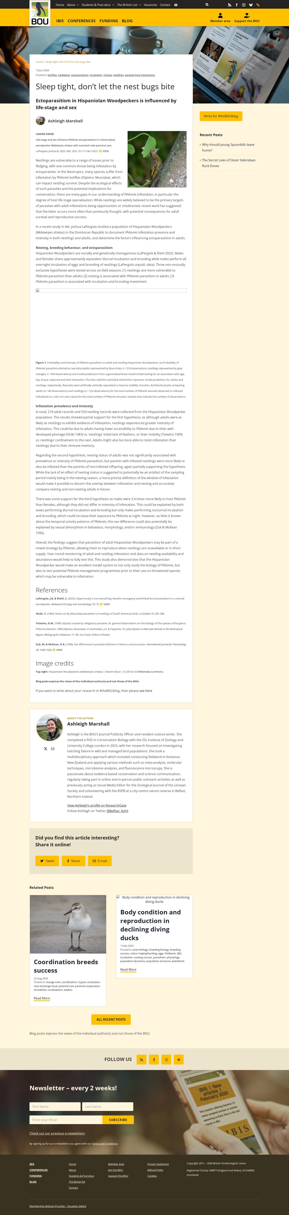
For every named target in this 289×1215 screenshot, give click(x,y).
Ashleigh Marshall (88, 723)
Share (75, 861)
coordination (69, 982)
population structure (158, 961)
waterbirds (178, 961)
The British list (77, 1182)
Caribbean (64, 75)
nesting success (143, 957)
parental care (66, 986)
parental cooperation (87, 986)
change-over (53, 982)
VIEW (106, 151)
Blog (32, 1182)
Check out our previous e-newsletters (57, 1133)
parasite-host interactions (140, 75)
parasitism (159, 957)
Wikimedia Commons (150, 671)
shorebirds (40, 990)
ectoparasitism (79, 75)
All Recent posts (111, 1019)
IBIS (179, 953)
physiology (173, 957)
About (72, 1170)
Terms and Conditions (105, 1143)
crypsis (82, 982)
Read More (42, 998)
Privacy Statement (158, 1164)
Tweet (49, 861)
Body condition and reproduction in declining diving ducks (150, 925)
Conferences (38, 1170)
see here (145, 691)
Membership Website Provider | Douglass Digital (57, 1206)
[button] (207, 4)
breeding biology (159, 949)
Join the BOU (115, 1170)
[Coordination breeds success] (68, 897)
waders (68, 990)
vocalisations (55, 990)
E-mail (102, 861)
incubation (96, 75)
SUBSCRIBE (118, 1120)
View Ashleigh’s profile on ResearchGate (96, 805)
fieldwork (170, 953)
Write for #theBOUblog (221, 116)
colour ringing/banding (143, 953)
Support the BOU (118, 1176)
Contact (73, 1187)
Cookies (152, 1176)
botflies (52, 75)
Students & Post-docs (81, 1176)
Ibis (31, 1164)
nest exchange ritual (45, 986)
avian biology (140, 949)
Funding (35, 1176)
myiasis (107, 75)
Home (39, 62)
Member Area (116, 1164)
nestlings (118, 75)
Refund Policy (155, 1170)
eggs (161, 953)
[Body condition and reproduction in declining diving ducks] (154, 897)
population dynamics (132, 961)
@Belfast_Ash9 (117, 811)
